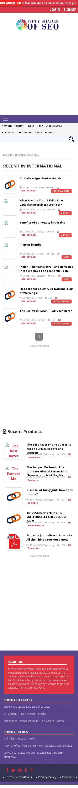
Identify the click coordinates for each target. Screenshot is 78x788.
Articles (7, 126)
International (27, 155)
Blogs (30, 126)
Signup (70, 9)
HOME (7, 155)
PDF (40, 126)
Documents (9, 132)
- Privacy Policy (46, 777)
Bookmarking (55, 126)
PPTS (39, 132)
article (65, 213)
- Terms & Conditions (17, 777)
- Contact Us (68, 777)
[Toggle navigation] (5, 119)
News (20, 126)
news (66, 257)
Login (55, 9)
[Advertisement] (39, 74)
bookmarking (61, 191)
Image (50, 132)
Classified (26, 132)
